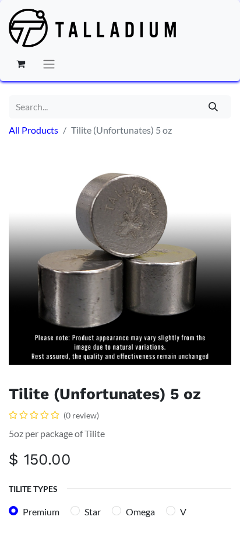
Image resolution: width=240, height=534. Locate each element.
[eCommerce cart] (20, 63)
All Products (33, 129)
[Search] (213, 106)
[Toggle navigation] (49, 63)
